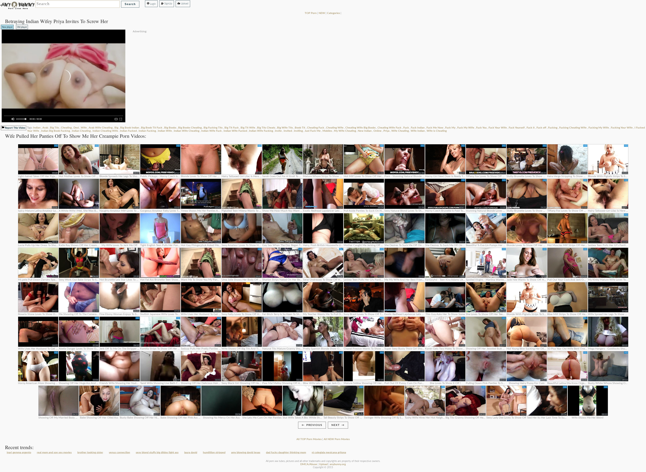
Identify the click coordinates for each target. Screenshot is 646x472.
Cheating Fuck (315, 127)
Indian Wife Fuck (211, 131)
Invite (278, 131)
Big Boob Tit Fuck (151, 127)
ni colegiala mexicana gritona (329, 452)
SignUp (168, 3)
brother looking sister (90, 452)
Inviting (298, 131)
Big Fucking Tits (213, 127)
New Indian (365, 131)
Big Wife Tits (285, 127)
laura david (190, 452)
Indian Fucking (147, 131)
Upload (184, 3)
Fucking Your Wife (622, 127)
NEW (322, 13)
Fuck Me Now (434, 127)
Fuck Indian (418, 127)
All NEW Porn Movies (337, 439)
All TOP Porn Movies (309, 439)
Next (335, 425)
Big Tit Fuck (231, 127)
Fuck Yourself (517, 127)
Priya (386, 131)
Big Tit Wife (248, 127)
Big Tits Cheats (266, 127)
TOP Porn (311, 13)
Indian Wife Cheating (186, 131)
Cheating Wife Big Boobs (360, 127)
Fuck (406, 127)
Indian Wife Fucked (235, 131)
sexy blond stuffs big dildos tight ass (157, 452)
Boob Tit (300, 127)
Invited (288, 131)
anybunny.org (338, 464)
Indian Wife (165, 131)
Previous (314, 425)
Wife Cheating (400, 131)
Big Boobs (170, 127)
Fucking (552, 127)
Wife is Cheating (437, 131)
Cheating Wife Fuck (389, 127)
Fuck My (450, 127)
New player (7, 27)
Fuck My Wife (465, 127)
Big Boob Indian (129, 127)
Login (152, 4)
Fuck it (531, 127)
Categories (333, 13)
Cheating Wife (335, 127)
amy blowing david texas (245, 452)
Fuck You (481, 127)
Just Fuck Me (313, 131)
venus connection (119, 452)
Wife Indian (418, 131)
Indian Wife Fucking (261, 131)
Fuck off (541, 127)
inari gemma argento (19, 452)
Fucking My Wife (598, 127)
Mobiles (327, 131)
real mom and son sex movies (54, 452)
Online (377, 131)
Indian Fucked (128, 131)
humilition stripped (214, 452)
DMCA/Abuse (308, 464)
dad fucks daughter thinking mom (286, 452)
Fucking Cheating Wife (573, 127)
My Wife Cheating (345, 131)
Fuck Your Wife (498, 127)
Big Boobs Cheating (190, 127)
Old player (22, 27)
